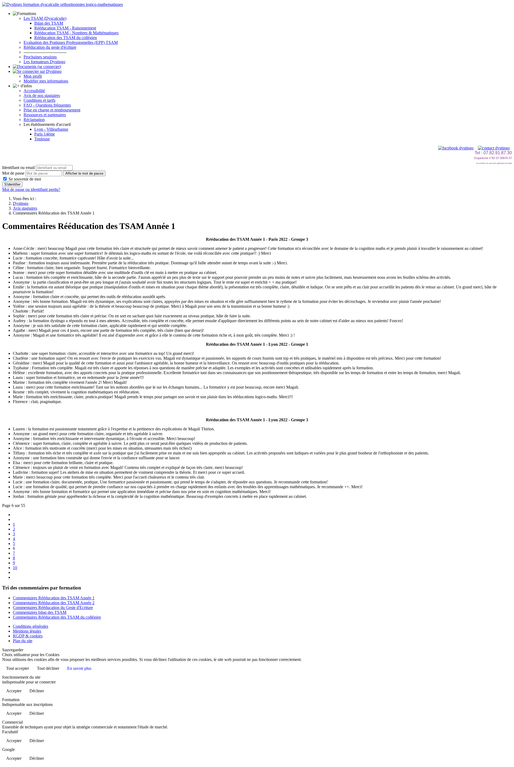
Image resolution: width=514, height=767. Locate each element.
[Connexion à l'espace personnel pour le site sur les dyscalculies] (37, 71)
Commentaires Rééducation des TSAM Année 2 (54, 602)
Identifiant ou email (18, 167)
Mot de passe (13, 173)
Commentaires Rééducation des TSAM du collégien (57, 617)
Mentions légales (27, 631)
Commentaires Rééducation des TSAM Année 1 (54, 598)
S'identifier (12, 184)
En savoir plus (79, 668)
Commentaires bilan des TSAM (39, 612)
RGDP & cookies (28, 636)
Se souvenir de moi (24, 179)
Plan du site (22, 640)
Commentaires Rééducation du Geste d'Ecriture (53, 607)
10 (15, 567)
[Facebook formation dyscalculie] (456, 148)
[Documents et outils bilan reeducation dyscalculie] (37, 66)
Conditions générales (30, 626)
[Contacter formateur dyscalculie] (494, 148)
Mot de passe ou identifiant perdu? (31, 189)
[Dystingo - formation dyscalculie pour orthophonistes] (62, 4)
